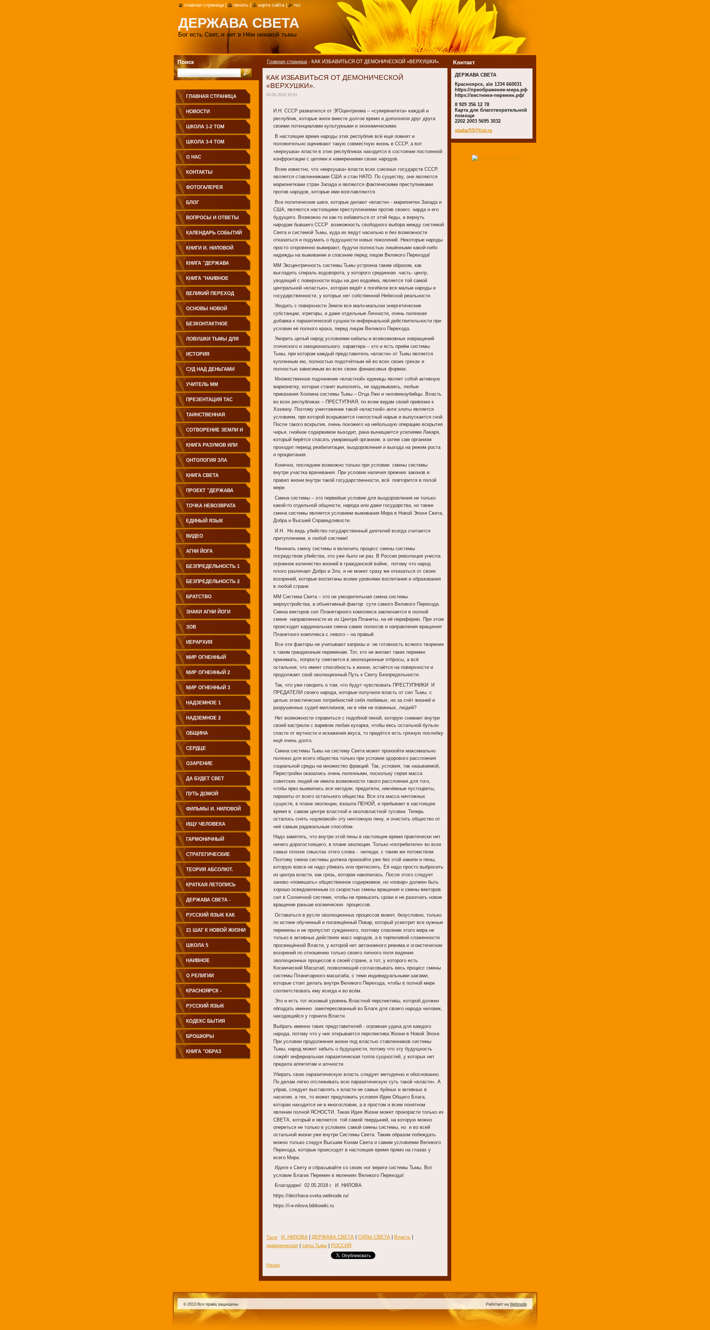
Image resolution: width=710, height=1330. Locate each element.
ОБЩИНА (197, 733)
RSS (297, 5)
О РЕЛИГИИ (200, 975)
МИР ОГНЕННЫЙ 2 (208, 672)
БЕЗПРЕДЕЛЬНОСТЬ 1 (213, 566)
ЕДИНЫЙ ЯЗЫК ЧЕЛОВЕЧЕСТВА (206, 523)
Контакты (199, 172)
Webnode (518, 1304)
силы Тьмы (314, 1245)
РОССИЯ (341, 1245)
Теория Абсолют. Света (209, 872)
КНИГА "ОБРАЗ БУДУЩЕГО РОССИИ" (211, 1054)
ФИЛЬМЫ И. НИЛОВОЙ (213, 809)
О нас (193, 157)
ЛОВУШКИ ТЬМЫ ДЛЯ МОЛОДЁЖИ (212, 341)
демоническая (282, 1245)
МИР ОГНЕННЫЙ (206, 657)
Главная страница (287, 61)
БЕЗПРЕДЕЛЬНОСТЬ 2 (213, 581)
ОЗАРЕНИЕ (199, 763)
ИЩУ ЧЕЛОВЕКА (205, 824)
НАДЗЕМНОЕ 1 (203, 702)
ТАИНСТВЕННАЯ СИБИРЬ (205, 417)
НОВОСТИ (198, 111)
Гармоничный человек (205, 841)
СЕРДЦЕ (196, 748)
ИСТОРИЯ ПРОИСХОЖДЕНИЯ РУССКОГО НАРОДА (210, 356)
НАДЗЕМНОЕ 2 (203, 718)
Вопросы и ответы (212, 217)
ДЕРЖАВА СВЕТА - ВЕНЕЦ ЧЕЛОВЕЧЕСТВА (215, 902)
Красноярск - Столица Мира (205, 993)
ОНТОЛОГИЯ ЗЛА (206, 460)
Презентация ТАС (209, 399)
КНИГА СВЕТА (202, 475)
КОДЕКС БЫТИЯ (205, 1021)
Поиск (186, 62)
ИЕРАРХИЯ (199, 642)
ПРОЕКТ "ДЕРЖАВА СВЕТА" (209, 493)
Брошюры (200, 1036)
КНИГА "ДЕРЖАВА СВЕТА (207, 265)
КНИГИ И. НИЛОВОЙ (209, 248)
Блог (192, 202)
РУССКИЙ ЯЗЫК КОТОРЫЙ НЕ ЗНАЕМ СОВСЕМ (211, 1008)
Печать (240, 5)
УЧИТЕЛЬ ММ (202, 384)
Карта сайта (271, 5)
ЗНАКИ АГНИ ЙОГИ (208, 612)
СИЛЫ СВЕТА (374, 1237)
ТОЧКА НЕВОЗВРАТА (211, 505)
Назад (273, 1265)
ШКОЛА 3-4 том (205, 142)
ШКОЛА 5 (197, 945)
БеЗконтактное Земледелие (207, 326)
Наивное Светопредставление (215, 963)
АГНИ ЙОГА (199, 551)
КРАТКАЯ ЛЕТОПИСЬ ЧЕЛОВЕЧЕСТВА (211, 887)
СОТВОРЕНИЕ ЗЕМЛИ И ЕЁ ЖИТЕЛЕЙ (214, 432)
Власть (402, 1237)
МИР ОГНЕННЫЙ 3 (208, 687)
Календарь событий (214, 233)
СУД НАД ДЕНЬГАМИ (210, 369)
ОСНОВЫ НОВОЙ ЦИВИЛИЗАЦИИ (206, 311)
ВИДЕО (194, 536)
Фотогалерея (204, 187)
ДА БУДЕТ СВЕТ (205, 778)
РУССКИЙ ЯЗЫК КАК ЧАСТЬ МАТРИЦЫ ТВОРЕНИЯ (210, 917)
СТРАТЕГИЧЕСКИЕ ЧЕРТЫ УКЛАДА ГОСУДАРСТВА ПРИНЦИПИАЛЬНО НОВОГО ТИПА (208, 857)
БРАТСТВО (199, 596)
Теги (271, 1237)
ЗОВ (191, 627)
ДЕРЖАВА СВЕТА (333, 1237)
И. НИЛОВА (294, 1237)
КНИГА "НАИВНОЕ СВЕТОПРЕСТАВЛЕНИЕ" (215, 280)
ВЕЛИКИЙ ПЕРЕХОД (210, 293)
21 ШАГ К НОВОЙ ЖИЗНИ (216, 930)
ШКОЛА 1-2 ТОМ (205, 126)
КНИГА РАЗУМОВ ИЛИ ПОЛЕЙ (211, 447)
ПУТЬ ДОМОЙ (202, 793)
